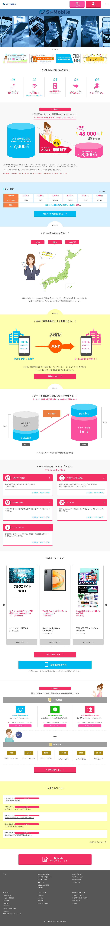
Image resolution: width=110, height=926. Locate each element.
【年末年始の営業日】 (13, 800)
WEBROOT (7, 900)
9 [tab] (68, 647)
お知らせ (26, 798)
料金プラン (41, 882)
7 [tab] (61, 647)
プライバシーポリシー (78, 895)
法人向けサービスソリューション (12, 913)
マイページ (93, 6)
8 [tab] (65, 647)
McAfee (6, 903)
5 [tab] (55, 647)
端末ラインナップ (77, 877)
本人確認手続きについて (45, 877)
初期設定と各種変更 (43, 885)
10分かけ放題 (7, 895)
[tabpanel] (21, 605)
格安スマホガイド (77, 874)
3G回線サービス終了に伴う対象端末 (18, 809)
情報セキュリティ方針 (78, 892)
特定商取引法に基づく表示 (79, 898)
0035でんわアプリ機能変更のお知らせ (18, 835)
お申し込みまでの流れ (44, 874)
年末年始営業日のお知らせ (14, 826)
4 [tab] (52, 647)
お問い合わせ (76, 900)
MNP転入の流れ (43, 879)
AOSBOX (6, 911)
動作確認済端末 (76, 879)
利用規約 (40, 887)
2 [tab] (45, 647)
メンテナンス (42, 898)
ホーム (5, 874)
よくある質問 (76, 6)
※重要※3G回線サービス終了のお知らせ (19, 818)
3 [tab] (48, 647)
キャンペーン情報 (43, 903)
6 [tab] (58, 647)
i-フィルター (7, 905)
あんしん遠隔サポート (10, 908)
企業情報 (74, 903)
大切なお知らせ (26, 832)
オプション (6, 892)
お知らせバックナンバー (98, 842)
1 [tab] (42, 647)
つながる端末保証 (9, 898)
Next (106, 605)
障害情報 (41, 900)
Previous (4, 605)
